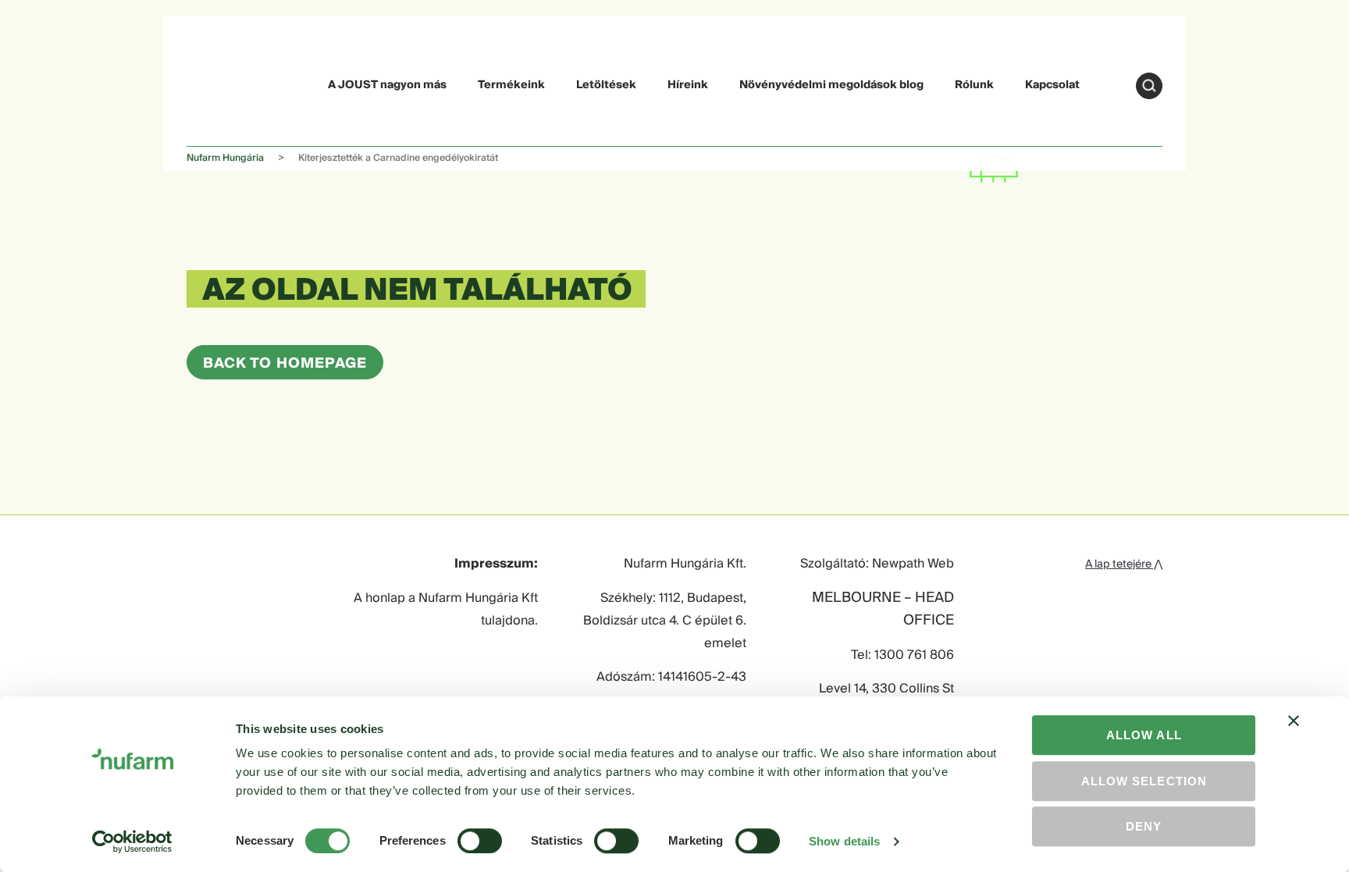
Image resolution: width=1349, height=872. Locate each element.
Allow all (1144, 735)
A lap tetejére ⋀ (1123, 564)
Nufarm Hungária (225, 158)
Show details (844, 841)
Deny (1144, 826)
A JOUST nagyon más (387, 85)
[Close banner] (1293, 734)
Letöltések (606, 85)
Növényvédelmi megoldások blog (831, 85)
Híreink (687, 85)
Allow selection (1144, 781)
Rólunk (974, 85)
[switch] (479, 840)
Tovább (1149, 86)
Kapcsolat (1052, 85)
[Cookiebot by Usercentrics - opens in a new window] (132, 841)
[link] (223, 83)
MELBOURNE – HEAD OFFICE (883, 609)
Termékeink (511, 85)
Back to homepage (285, 363)
